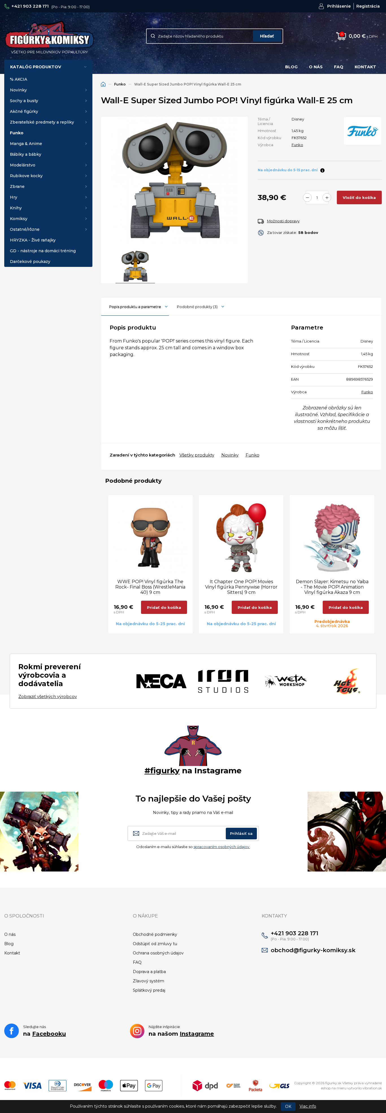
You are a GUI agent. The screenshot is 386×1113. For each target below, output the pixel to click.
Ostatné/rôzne (25, 229)
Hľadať (267, 36)
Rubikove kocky (26, 175)
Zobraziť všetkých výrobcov (47, 696)
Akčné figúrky (24, 111)
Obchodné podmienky (155, 934)
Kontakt (365, 66)
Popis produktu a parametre (135, 306)
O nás (316, 66)
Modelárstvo (22, 165)
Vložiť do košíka (359, 197)
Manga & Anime (26, 143)
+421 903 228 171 (30, 6)
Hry (13, 197)
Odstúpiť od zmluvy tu (155, 943)
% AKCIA (18, 79)
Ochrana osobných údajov (158, 953)
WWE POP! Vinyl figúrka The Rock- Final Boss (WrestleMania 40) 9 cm (150, 587)
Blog (291, 66)
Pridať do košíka (164, 607)
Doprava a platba (149, 971)
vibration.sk (372, 1088)
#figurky (162, 770)
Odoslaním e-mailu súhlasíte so (193, 846)
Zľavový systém (148, 981)
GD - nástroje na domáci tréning (43, 250)
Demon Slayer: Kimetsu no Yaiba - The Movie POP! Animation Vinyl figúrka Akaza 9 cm (332, 587)
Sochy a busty (24, 100)
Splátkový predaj (149, 990)
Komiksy (18, 218)
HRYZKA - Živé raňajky (33, 240)
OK (288, 1106)
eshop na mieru (333, 1088)
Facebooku (49, 1033)
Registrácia (368, 6)
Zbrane (17, 186)
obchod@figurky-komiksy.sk (313, 950)
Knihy (16, 207)
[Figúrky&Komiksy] (49, 36)
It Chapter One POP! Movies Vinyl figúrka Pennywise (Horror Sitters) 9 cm (241, 587)
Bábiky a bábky (25, 154)
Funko (16, 132)
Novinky (18, 90)
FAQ (338, 66)
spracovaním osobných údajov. (222, 846)
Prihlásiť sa (241, 833)
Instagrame (197, 1033)
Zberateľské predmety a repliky (42, 122)
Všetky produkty (196, 455)
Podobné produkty (197, 306)
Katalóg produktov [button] (35, 66)
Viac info (308, 1106)
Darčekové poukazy (30, 261)
